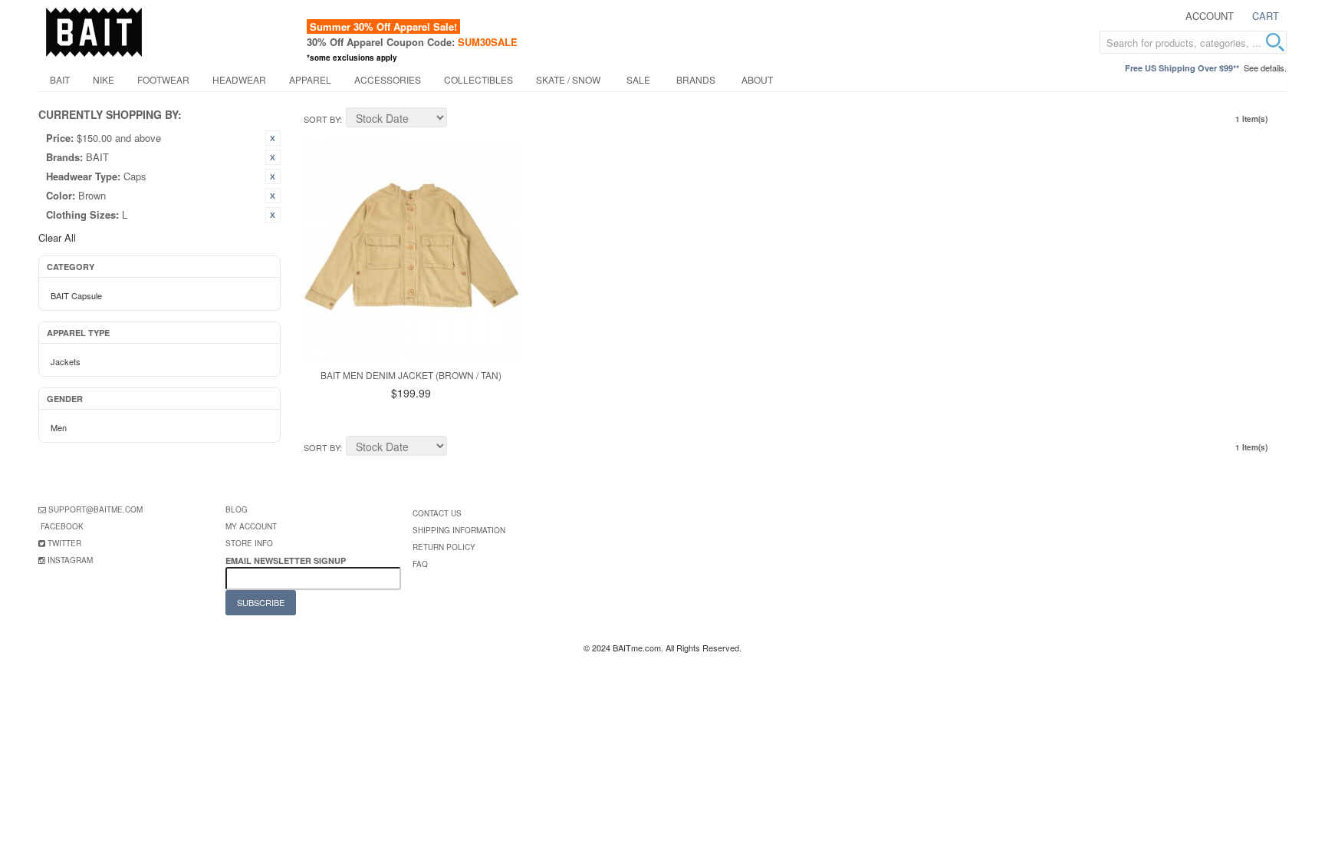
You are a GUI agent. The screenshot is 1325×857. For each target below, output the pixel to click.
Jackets (66, 361)
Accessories (387, 79)
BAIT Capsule (76, 295)
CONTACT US (437, 513)
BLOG (236, 509)
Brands (695, 79)
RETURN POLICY (444, 547)
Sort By (322, 119)
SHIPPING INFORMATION (459, 530)
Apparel (310, 79)
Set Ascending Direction (460, 119)
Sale (638, 79)
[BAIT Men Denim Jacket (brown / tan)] (411, 249)
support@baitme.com (95, 509)
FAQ (420, 564)
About (757, 79)
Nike (103, 79)
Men (59, 427)
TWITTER (64, 543)
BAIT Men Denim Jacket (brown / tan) (411, 374)
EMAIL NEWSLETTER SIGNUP (286, 560)
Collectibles (478, 79)
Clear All (57, 237)
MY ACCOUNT (251, 526)
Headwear (239, 79)
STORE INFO (249, 543)
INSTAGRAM (70, 560)
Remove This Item (273, 138)
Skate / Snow (568, 79)
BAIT (60, 79)
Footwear (163, 79)
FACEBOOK (62, 526)
